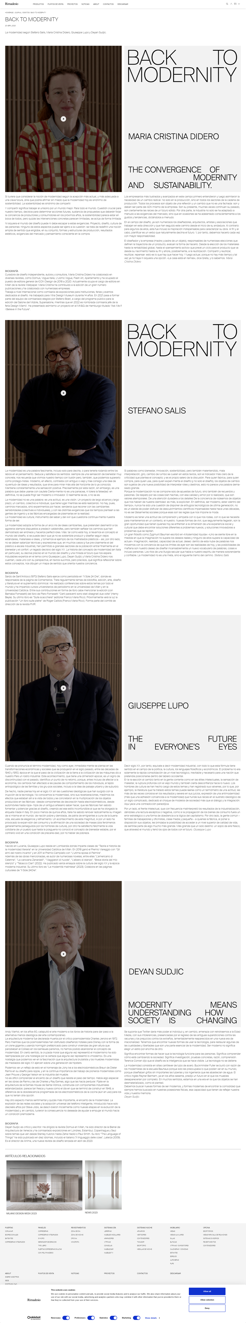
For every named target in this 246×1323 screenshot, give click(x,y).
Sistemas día (110, 1227)
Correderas (43, 1231)
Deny (207, 1308)
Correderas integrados (15, 1242)
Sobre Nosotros (12, 1277)
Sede (7, 1281)
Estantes (173, 1253)
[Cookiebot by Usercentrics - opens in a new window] (34, 1318)
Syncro (41, 1238)
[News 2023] (103, 1187)
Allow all (207, 1291)
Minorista (75, 1242)
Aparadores (109, 1238)
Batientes (9, 1238)
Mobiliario (175, 1227)
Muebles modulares (112, 1235)
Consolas (108, 1246)
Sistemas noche (144, 1227)
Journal (18, 13)
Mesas (172, 1231)
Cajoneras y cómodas (179, 1249)
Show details (151, 1318)
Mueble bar (108, 1249)
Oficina (74, 1238)
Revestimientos (78, 1227)
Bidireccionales (11, 1235)
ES (235, 3)
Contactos (108, 4)
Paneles (42, 1227)
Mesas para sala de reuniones (215, 1235)
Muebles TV (108, 1253)
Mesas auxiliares (177, 1235)
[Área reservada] (231, 4)
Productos (38, 4)
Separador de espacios (47, 1242)
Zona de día (75, 1231)
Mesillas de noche (144, 1249)
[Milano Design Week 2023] (44, 1187)
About (96, 4)
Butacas (173, 1242)
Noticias (85, 4)
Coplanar (9, 1231)
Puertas (9, 1227)
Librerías (107, 1231)
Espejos (173, 1256)
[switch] (91, 1318)
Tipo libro (42, 1246)
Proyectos (72, 4)
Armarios (141, 1231)
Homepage (9, 13)
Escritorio (141, 1246)
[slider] (48, 189)
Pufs (172, 1264)
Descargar (122, 4)
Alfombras (174, 1260)
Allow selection (207, 1300)
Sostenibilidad (11, 1284)
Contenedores (143, 1238)
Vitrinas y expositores (179, 1246)
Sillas (172, 1238)
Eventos (26, 13)
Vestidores (141, 1235)
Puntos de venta (55, 4)
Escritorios (208, 1231)
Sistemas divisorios (211, 1238)
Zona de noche (77, 1235)
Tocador (140, 1242)
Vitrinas (107, 1242)
